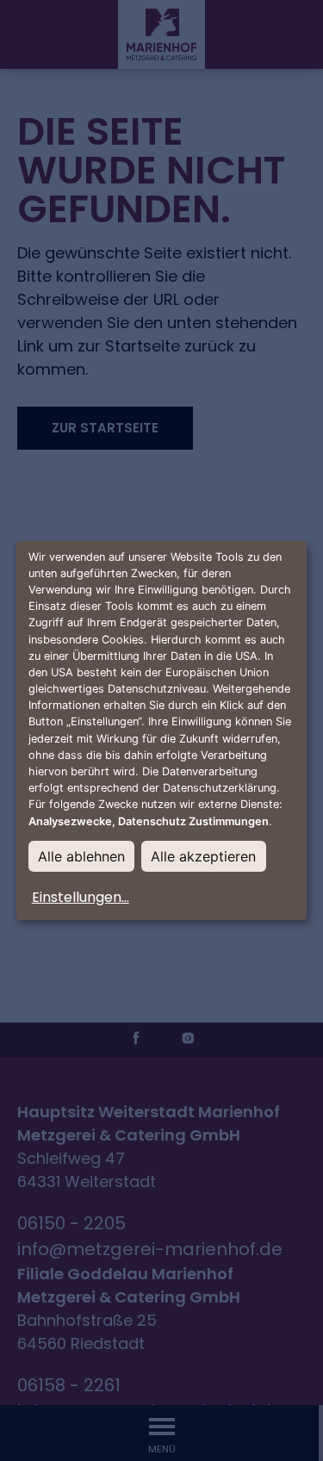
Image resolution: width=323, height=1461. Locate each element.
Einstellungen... (80, 897)
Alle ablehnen (81, 856)
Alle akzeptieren (203, 856)
